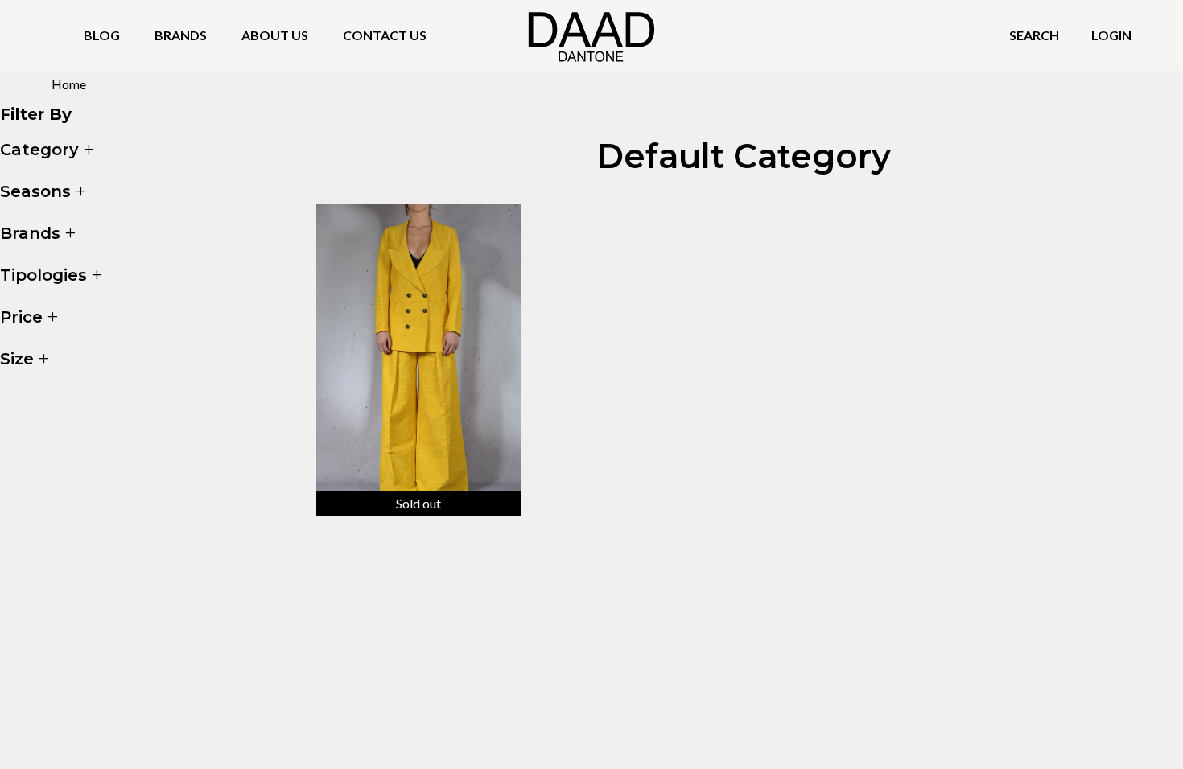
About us (274, 35)
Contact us (385, 35)
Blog (102, 35)
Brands (181, 35)
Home (69, 84)
